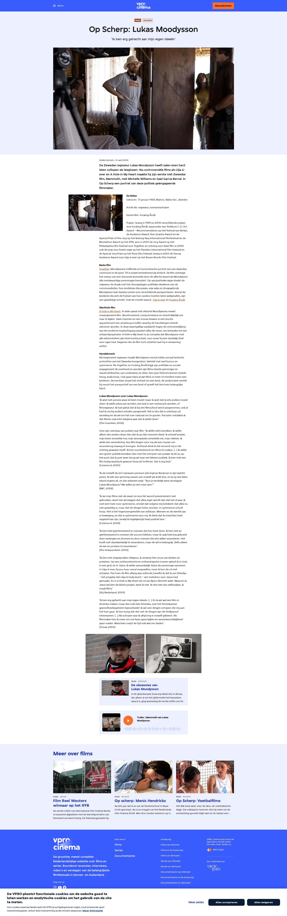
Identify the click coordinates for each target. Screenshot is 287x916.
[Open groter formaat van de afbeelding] (96, 212)
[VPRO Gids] (213, 868)
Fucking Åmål (177, 299)
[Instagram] (55, 887)
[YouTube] (60, 887)
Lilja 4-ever (159, 299)
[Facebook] (64, 887)
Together (104, 269)
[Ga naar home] (143, 6)
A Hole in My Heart (110, 311)
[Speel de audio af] (128, 720)
